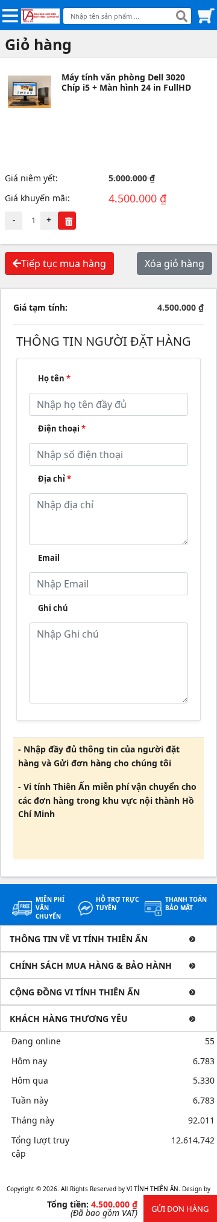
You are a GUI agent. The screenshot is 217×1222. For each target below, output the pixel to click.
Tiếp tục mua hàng (63, 263)
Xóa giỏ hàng (174, 263)
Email (49, 557)
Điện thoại (62, 428)
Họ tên (54, 378)
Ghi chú (53, 608)
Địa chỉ (54, 478)
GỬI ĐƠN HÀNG (180, 1208)
